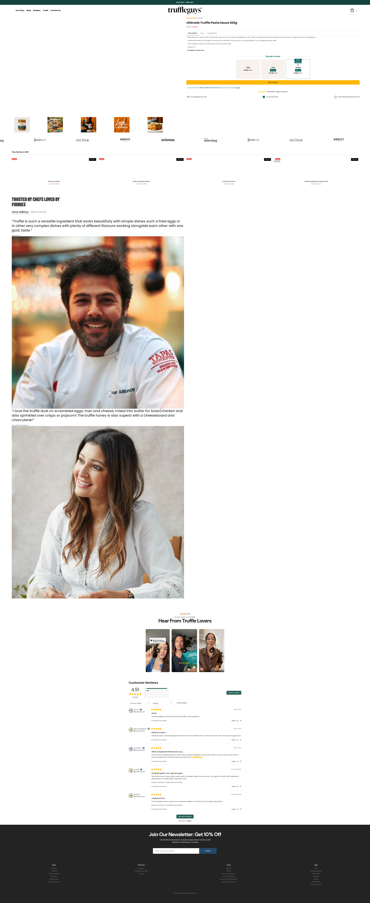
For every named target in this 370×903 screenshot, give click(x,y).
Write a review (234, 693)
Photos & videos (182, 703)
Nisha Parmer (38, 212)
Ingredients (212, 33)
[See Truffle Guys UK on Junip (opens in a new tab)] (189, 821)
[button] (157, 688)
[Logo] (185, 10)
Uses (202, 33)
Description (192, 33)
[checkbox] (185, 703)
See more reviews (185, 816)
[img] (141, 709)
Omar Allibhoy (20, 212)
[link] (194, 18)
